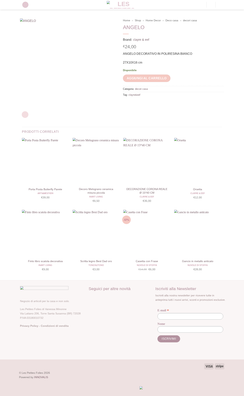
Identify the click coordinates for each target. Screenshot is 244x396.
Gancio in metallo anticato (197, 261)
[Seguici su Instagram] (98, 296)
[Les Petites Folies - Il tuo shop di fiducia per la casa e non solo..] (122, 5)
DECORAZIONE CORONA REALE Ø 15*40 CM (146, 191)
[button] (25, 5)
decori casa (190, 20)
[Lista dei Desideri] (211, 5)
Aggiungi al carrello (147, 78)
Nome (161, 323)
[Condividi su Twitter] (133, 103)
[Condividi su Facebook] (126, 103)
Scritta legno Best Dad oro (96, 261)
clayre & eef (141, 39)
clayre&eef (134, 94)
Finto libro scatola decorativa (45, 261)
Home (126, 20)
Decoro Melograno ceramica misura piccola (96, 191)
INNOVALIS (41, 377)
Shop (138, 20)
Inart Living (96, 197)
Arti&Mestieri (45, 193)
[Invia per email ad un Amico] (140, 103)
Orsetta (197, 189)
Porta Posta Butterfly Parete (45, 189)
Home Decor (153, 20)
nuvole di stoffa (147, 265)
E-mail (163, 310)
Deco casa (171, 20)
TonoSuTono (96, 265)
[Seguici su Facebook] (92, 296)
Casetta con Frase (147, 261)
